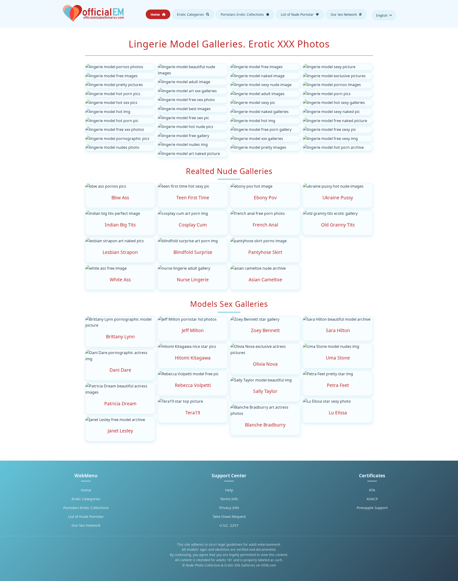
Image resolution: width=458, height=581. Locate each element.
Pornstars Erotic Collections (243, 14)
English (381, 15)
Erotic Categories (191, 14)
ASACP (372, 498)
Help (229, 490)
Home (156, 14)
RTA (372, 490)
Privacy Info (229, 507)
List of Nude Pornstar (298, 14)
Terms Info (229, 498)
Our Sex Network (344, 14)
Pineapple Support (372, 507)
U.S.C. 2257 (229, 525)
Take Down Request (229, 516)
